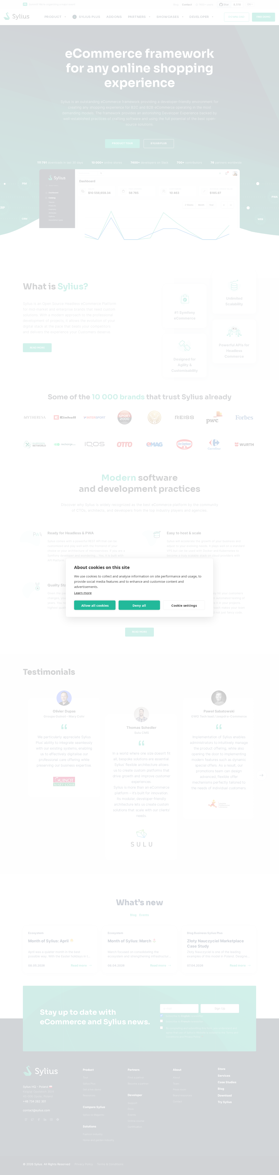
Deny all (139, 605)
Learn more (83, 593)
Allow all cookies (95, 605)
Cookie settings (184, 605)
